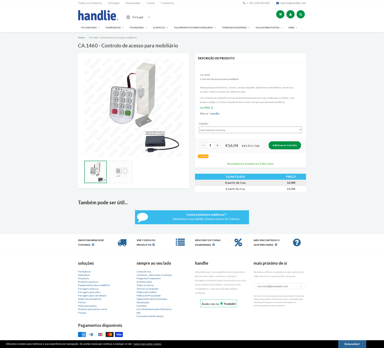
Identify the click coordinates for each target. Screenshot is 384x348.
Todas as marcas (145, 285)
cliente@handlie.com (293, 3)
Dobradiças (113, 27)
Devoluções (133, 3)
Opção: (204, 123)
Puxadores (137, 27)
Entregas (114, 3)
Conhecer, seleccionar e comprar (154, 274)
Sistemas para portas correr (92, 309)
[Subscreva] (301, 286)
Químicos (159, 27)
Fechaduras (89, 27)
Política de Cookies (147, 292)
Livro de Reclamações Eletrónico (154, 309)
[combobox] (151, 17)
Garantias (142, 305)
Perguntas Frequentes (149, 278)
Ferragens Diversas (234, 27)
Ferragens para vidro (89, 292)
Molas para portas (267, 27)
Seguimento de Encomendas (152, 298)
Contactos (167, 3)
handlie (214, 113)
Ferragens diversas (88, 288)
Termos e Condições (148, 288)
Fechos (82, 302)
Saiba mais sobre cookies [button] (147, 344)
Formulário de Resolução (150, 316)
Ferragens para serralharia (92, 295)
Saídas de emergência (89, 298)
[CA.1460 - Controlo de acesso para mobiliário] (133, 107)
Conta (151, 3)
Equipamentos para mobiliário (193, 27)
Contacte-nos (144, 271)
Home (81, 37)
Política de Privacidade (149, 295)
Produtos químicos (88, 281)
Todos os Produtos (90, 3)
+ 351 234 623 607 (258, 3)
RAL (139, 312)
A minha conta (144, 281)
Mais (291, 27)
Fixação (82, 312)
